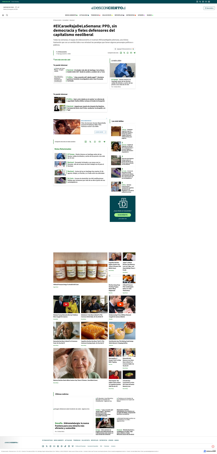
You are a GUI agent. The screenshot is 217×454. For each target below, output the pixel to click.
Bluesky (72, 446)
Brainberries (86, 120)
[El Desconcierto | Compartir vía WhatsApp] (128, 53)
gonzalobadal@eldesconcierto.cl (151, 451)
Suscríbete (122, 215)
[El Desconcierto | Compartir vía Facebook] (121, 53)
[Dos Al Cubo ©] (210, 452)
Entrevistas (130, 15)
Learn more (99, 132)
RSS (101, 446)
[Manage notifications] (213, 446)
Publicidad (106, 446)
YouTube (54, 446)
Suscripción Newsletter (93, 446)
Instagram (50, 446)
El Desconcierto (57, 20)
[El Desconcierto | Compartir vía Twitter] (124, 53)
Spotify (61, 446)
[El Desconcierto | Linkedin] (209, 1)
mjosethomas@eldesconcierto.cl (118, 451)
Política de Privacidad (81, 446)
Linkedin (58, 446)
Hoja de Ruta (106, 15)
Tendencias (95, 15)
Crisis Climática (15, 2)
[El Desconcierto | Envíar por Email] (131, 53)
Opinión (141, 15)
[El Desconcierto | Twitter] (200, 1)
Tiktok (65, 446)
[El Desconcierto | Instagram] (203, 1)
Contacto (113, 446)
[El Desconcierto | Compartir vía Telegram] (134, 53)
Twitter (47, 446)
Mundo (149, 15)
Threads (69, 446)
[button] (209, 8)
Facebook (43, 446)
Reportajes (119, 15)
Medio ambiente (70, 15)
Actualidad (83, 15)
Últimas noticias (47, 440)
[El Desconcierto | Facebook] (197, 1)
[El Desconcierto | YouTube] (206, 1)
